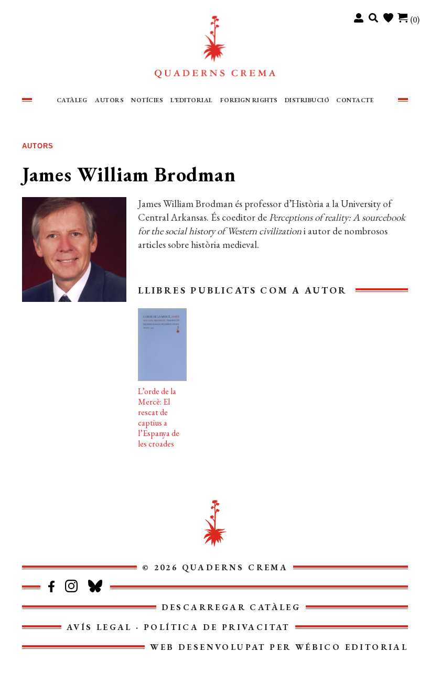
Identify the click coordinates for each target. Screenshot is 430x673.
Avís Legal (99, 627)
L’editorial (191, 100)
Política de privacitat (217, 627)
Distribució (307, 100)
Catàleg (72, 100)
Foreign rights (249, 100)
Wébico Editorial (351, 647)
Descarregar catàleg (231, 607)
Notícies (147, 100)
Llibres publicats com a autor (243, 290)
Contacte (354, 100)
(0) (415, 19)
